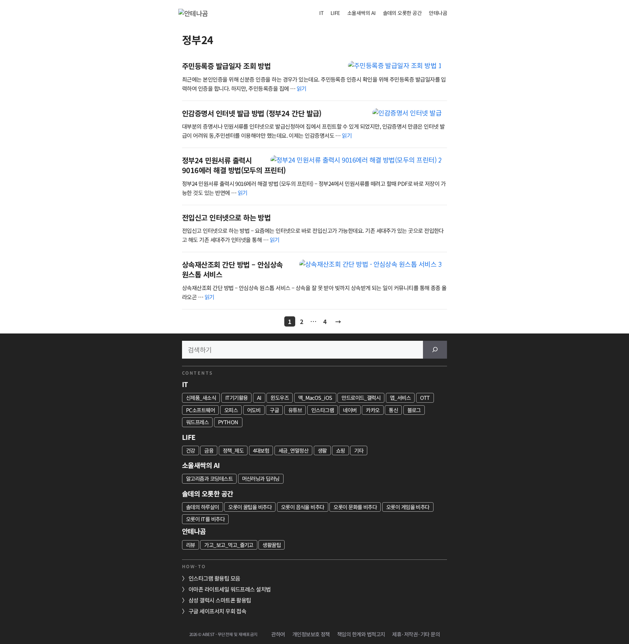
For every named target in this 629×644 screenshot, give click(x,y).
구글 (274, 410)
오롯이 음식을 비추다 (302, 507)
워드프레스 (197, 422)
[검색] (435, 350)
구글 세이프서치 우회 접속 (217, 611)
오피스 (231, 410)
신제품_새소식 (201, 397)
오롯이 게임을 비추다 (408, 507)
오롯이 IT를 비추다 (205, 519)
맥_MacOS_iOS (315, 397)
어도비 (254, 410)
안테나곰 (438, 12)
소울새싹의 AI (361, 12)
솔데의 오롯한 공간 (402, 12)
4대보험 (261, 450)
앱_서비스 (400, 397)
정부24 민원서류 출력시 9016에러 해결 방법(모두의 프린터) (234, 165)
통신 (393, 410)
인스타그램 (322, 410)
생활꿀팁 (271, 545)
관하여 (278, 634)
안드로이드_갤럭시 (360, 397)
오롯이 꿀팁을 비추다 (250, 507)
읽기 (301, 88)
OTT (425, 397)
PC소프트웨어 (200, 410)
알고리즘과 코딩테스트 (209, 478)
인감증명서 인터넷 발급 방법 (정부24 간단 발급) (251, 113)
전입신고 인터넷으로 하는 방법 (226, 217)
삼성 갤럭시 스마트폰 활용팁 (220, 600)
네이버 (349, 410)
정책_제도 (233, 450)
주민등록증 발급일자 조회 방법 (226, 66)
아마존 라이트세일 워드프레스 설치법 (230, 589)
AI (259, 397)
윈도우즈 (279, 397)
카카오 (372, 410)
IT (321, 12)
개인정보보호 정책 (311, 634)
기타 (358, 450)
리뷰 (190, 545)
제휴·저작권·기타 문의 (416, 634)
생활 (322, 450)
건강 (190, 450)
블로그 (414, 410)
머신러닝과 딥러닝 (261, 478)
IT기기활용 (236, 397)
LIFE (335, 12)
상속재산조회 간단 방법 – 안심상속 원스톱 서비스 (232, 269)
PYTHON (228, 422)
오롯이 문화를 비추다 (355, 507)
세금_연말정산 (293, 450)
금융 (208, 450)
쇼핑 (340, 450)
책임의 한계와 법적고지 (361, 634)
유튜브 (295, 410)
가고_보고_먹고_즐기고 (228, 545)
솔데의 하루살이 (202, 507)
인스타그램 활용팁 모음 (214, 578)
